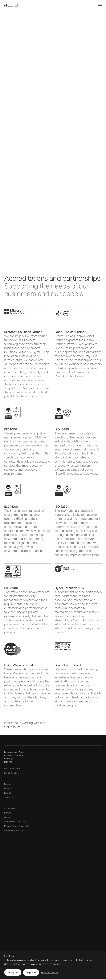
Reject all (31, 972)
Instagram (8, 788)
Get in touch (12, 727)
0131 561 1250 (14, 768)
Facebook (8, 784)
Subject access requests (15, 821)
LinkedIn (7, 792)
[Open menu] (100, 5)
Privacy (7, 812)
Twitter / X (8, 797)
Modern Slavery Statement (16, 826)
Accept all (13, 972)
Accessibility (9, 808)
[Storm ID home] (11, 5)
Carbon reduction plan (13, 830)
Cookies (8, 817)
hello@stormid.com (12, 773)
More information (49, 972)
